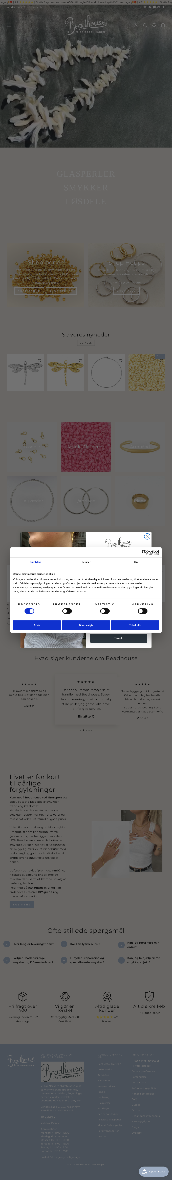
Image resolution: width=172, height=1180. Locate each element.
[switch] (67, 611)
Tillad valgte (86, 625)
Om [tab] (136, 562)
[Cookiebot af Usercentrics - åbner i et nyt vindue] (144, 552)
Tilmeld (118, 638)
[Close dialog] (147, 536)
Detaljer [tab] (86, 562)
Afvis (37, 625)
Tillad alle (135, 625)
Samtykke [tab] (35, 562)
